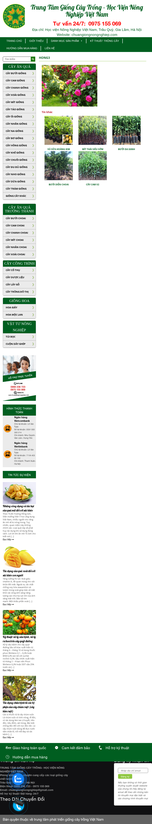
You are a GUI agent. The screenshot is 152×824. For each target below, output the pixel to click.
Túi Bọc (10, 336)
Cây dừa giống (15, 181)
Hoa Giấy (11, 307)
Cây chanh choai (17, 232)
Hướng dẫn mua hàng (21, 48)
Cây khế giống (15, 152)
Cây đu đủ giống (16, 167)
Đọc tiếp (7, 539)
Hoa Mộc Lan (14, 314)
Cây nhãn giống (16, 123)
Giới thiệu (36, 40)
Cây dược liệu (15, 277)
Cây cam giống (15, 80)
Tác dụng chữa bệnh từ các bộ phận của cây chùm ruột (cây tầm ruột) (19, 707)
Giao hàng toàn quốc (29, 747)
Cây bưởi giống (16, 73)
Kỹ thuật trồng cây (104, 40)
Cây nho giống (15, 174)
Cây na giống (14, 131)
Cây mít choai (15, 240)
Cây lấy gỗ (12, 284)
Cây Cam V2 (92, 184)
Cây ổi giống (14, 116)
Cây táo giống (15, 109)
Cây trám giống (16, 188)
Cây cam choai (15, 225)
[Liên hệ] (17, 803)
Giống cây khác (16, 196)
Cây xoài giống (15, 95)
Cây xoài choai (15, 254)
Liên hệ (50, 48)
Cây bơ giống (14, 138)
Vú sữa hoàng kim (58, 149)
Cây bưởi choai (16, 218)
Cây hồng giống (16, 145)
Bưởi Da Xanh (126, 149)
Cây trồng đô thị (17, 291)
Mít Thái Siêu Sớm (92, 149)
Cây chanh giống (17, 87)
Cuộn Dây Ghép (15, 344)
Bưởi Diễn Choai (59, 184)
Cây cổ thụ (13, 270)
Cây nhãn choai (16, 247)
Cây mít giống (15, 102)
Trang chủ (14, 40)
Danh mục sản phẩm (65, 40)
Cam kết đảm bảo (76, 747)
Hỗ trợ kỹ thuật (117, 747)
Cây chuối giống (16, 159)
